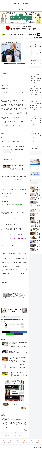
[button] (23, 63)
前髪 (23, 319)
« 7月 (31, 57)
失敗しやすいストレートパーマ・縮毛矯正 (8, 218)
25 (32, 53)
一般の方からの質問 (16, 319)
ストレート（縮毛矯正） (10, 319)
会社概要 (40, 447)
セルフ (21, 319)
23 (40, 52)
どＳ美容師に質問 (4, 319)
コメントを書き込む (14, 432)
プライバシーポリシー (35, 447)
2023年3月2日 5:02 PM (4, 415)
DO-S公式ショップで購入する (35, 164)
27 (35, 53)
